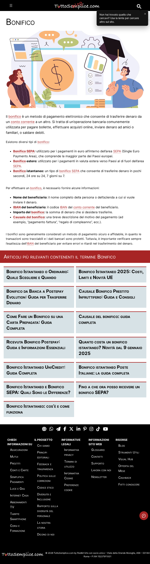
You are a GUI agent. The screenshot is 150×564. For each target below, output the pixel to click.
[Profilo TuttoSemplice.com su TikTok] (98, 429)
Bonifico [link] (19, 151)
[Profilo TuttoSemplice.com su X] (71, 429)
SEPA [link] (31, 151)
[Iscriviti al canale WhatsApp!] (51, 429)
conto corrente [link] (23, 122)
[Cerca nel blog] (139, 6)
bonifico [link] (14, 116)
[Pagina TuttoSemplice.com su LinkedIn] (78, 429)
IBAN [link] (17, 207)
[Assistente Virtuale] (143, 515)
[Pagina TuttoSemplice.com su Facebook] (65, 429)
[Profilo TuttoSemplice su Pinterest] (85, 429)
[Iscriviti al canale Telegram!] (58, 429)
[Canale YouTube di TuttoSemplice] (105, 429)
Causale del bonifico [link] (28, 217)
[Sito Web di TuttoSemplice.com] (44, 429)
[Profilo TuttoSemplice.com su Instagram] (91, 429)
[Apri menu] (11, 5)
